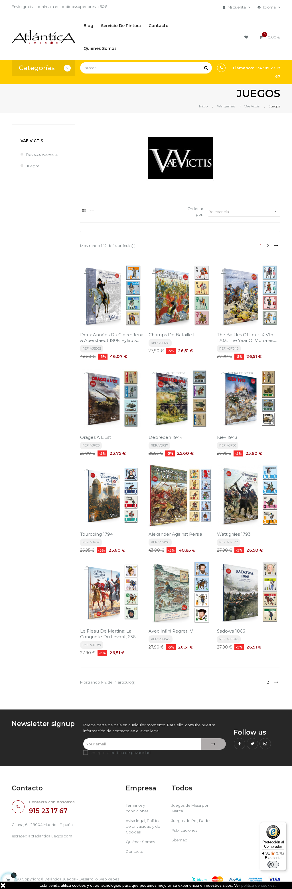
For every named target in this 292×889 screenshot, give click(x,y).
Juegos (32, 166)
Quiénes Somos (140, 841)
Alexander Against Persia (175, 534)
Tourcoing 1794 (96, 534)
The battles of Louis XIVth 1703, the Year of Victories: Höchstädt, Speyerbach (245, 337)
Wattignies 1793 (234, 534)
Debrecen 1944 (165, 437)
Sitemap (179, 840)
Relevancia (243, 211)
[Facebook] (239, 743)
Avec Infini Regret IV (171, 631)
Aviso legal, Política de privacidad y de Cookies (143, 826)
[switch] (273, 864)
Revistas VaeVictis (42, 154)
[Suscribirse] (213, 744)
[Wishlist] (247, 37)
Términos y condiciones (137, 808)
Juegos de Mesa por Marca (189, 808)
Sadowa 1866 (231, 631)
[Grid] (83, 211)
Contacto (134, 851)
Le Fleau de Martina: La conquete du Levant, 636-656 (108, 634)
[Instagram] (265, 743)
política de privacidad (130, 752)
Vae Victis (32, 140)
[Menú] (282, 825)
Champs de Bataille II (172, 334)
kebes (113, 879)
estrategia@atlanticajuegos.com (42, 836)
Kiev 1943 (227, 437)
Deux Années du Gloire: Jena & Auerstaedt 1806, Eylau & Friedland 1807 (111, 337)
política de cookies (258, 885)
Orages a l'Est (95, 437)
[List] (92, 211)
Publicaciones (184, 830)
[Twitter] (252, 743)
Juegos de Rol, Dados (191, 820)
